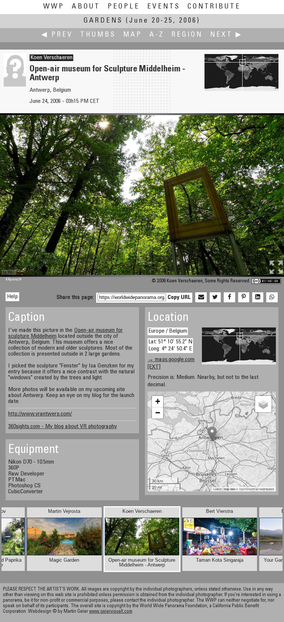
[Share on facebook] (229, 297)
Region (187, 34)
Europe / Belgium (167, 331)
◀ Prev (57, 34)
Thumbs (98, 34)
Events (163, 6)
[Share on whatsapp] (272, 297)
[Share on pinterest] (244, 297)
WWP (53, 6)
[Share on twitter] (215, 297)
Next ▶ (226, 34)
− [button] (157, 412)
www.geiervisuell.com (110, 611)
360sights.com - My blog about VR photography (62, 427)
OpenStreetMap (248, 489)
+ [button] (157, 401)
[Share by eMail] (201, 297)
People (124, 6)
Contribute (214, 6)
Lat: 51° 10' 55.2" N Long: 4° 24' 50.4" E (170, 345)
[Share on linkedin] (258, 297)
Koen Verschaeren (51, 58)
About (86, 6)
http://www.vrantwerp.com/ (40, 414)
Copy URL (179, 297)
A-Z (156, 34)
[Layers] (263, 404)
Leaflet (217, 489)
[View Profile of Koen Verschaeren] (15, 85)
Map (132, 34)
